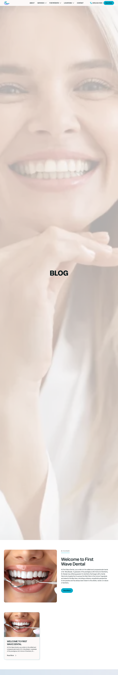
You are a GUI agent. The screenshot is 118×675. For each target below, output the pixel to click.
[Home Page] (13, 3)
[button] (42, 3)
